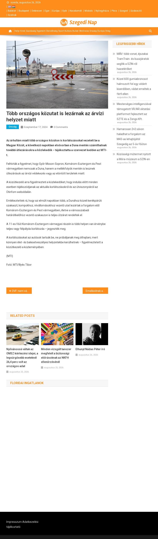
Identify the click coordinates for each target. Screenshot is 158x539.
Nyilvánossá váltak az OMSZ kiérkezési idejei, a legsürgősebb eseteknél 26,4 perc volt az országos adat (22, 358)
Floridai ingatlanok (27, 383)
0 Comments (61, 127)
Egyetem (41, 31)
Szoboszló (136, 10)
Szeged (124, 10)
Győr (64, 10)
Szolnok (12, 15)
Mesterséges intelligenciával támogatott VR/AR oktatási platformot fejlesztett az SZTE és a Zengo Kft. (134, 111)
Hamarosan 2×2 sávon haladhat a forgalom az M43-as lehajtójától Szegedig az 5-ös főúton (132, 137)
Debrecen (37, 10)
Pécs (114, 10)
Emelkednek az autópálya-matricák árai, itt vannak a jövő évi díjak (97, 290)
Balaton (12, 10)
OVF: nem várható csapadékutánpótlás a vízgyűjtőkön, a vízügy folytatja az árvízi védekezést (22, 290)
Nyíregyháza (102, 10)
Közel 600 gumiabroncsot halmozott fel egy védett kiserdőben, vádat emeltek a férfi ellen (134, 86)
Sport (61, 31)
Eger (47, 10)
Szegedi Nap (83, 22)
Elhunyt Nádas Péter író (90, 349)
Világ (107, 31)
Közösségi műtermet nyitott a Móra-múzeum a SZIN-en (134, 157)
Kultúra (68, 31)
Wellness (84, 31)
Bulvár (75, 31)
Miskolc (89, 10)
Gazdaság (31, 31)
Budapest (24, 10)
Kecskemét (76, 10)
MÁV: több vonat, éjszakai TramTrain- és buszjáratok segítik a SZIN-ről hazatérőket (133, 61)
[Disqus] (57, 449)
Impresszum (14, 521)
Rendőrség (52, 31)
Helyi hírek (19, 31)
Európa (56, 10)
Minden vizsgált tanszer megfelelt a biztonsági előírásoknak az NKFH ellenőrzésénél (56, 355)
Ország (93, 31)
